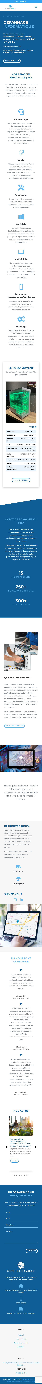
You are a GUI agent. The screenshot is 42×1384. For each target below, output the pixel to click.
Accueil (21, 1335)
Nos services (21, 1339)
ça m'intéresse (21, 480)
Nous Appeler (12, 61)
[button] (14, 1175)
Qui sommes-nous (21, 1343)
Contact (21, 1347)
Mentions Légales (29, 1382)
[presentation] (6, 1146)
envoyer (32, 1251)
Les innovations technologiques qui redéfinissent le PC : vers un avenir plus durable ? (20, 1142)
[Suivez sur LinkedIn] (21, 899)
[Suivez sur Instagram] (15, 899)
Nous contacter (14, 726)
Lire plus (14, 1161)
